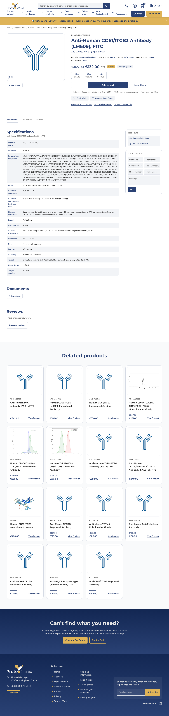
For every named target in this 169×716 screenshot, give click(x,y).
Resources (120, 14)
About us (58, 676)
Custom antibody (11, 12)
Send (132, 189)
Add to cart (108, 85)
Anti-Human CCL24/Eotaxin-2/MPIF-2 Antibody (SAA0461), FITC (142, 466)
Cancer (31, 28)
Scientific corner (62, 686)
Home (9, 28)
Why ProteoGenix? (102, 12)
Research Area (19, 28)
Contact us (13, 692)
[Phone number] (127, 5)
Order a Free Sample (123, 104)
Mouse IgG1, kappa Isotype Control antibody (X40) (64, 583)
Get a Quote (140, 85)
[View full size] (10, 77)
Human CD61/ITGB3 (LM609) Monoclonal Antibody (61, 406)
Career (57, 691)
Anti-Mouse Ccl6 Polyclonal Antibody (143, 526)
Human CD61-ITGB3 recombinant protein (21, 526)
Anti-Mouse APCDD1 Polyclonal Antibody (61, 526)
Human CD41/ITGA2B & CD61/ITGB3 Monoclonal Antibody (23, 466)
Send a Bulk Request (103, 104)
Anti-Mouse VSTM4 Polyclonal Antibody (100, 526)
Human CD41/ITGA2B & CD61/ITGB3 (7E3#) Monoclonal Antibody (141, 406)
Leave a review (17, 325)
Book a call (154, 13)
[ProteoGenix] (15, 6)
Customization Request (81, 104)
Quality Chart (99, 52)
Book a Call (98, 640)
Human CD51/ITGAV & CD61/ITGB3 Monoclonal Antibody (62, 466)
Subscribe (152, 692)
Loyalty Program (88, 697)
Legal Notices (86, 679)
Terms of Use (86, 684)
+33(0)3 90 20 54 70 (21, 686)
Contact (138, 13)
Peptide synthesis (50, 12)
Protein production (30, 12)
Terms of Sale (60, 701)
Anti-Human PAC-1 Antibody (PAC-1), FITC (22, 404)
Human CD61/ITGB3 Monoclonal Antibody (100, 404)
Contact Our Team (75, 640)
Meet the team (61, 681)
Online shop (85, 12)
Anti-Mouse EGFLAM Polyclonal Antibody (21, 583)
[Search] (106, 6)
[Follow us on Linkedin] (160, 703)
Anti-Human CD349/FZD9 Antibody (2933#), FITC (103, 465)
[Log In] (134, 5)
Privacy (57, 696)
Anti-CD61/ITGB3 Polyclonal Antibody (104, 583)
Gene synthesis (69, 12)
